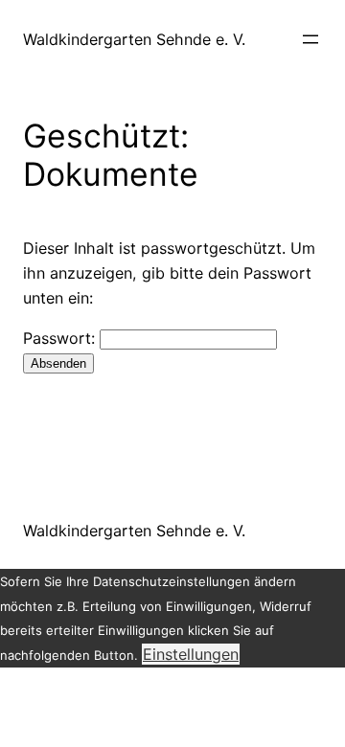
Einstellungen (191, 654)
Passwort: (61, 338)
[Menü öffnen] (310, 39)
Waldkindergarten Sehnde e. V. (134, 39)
